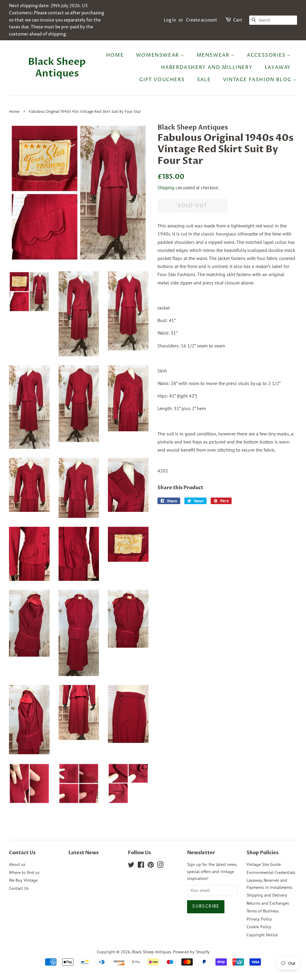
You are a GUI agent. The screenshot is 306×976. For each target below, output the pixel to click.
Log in (170, 20)
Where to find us (24, 872)
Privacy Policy (259, 919)
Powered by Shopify (191, 952)
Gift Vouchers (162, 79)
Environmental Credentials (271, 872)
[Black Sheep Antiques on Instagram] (160, 866)
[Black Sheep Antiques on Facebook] (140, 866)
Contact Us (19, 888)
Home (115, 55)
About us (17, 864)
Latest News (83, 852)
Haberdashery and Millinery (207, 67)
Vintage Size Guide (264, 864)
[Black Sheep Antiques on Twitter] (131, 866)
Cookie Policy (259, 926)
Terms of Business (263, 911)
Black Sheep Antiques (57, 67)
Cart (237, 20)
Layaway (278, 67)
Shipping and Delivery (267, 895)
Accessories (267, 55)
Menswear (214, 55)
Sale (204, 79)
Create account (201, 20)
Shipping (165, 187)
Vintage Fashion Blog (258, 79)
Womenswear (158, 55)
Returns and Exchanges (268, 903)
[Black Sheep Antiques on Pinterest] (150, 866)
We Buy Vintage (23, 880)
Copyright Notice (262, 934)
